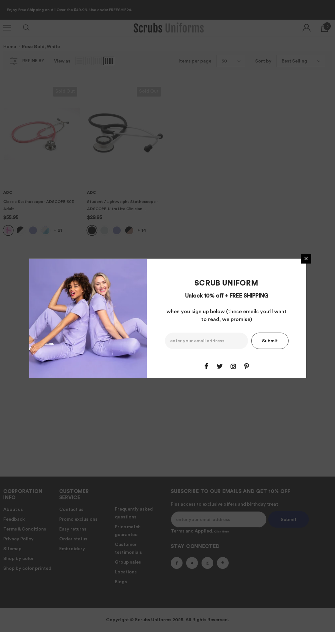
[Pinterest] (247, 366)
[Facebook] (206, 366)
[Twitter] (220, 366)
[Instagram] (233, 366)
